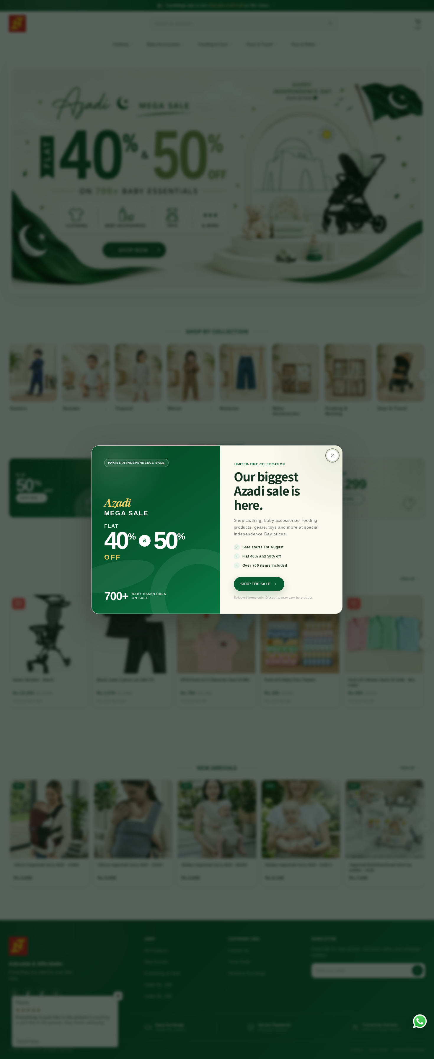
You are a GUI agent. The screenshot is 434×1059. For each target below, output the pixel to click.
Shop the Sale (255, 584)
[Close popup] (332, 455)
